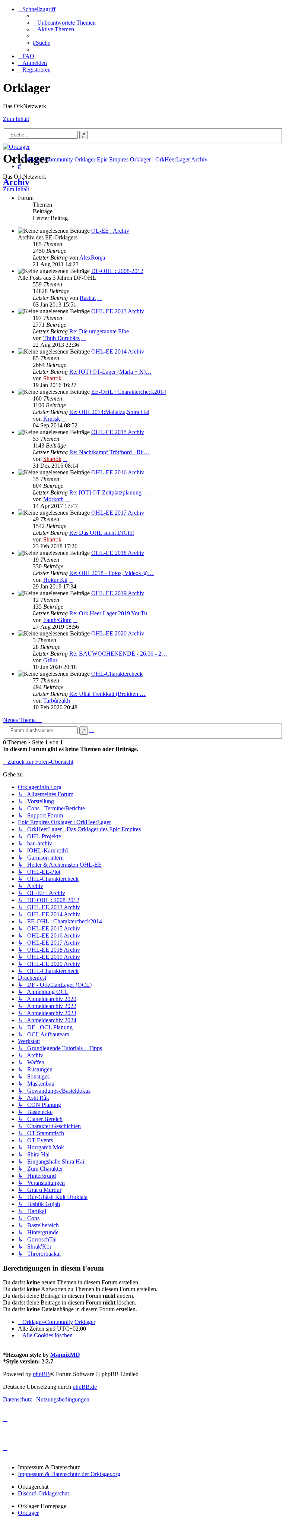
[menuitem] (64, 22)
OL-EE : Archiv (110, 230)
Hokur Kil (55, 580)
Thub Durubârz (61, 338)
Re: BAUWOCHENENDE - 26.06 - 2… (118, 653)
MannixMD (65, 1355)
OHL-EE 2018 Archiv (117, 553)
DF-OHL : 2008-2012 (117, 271)
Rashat (88, 298)
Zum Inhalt (16, 119)
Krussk (51, 418)
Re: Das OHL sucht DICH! (101, 533)
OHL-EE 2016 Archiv (117, 472)
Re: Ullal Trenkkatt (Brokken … (107, 694)
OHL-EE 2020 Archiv (117, 633)
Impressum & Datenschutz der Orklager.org (69, 1474)
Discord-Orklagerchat (43, 1493)
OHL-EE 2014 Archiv (117, 351)
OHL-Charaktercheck (117, 674)
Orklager (28, 1513)
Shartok (52, 378)
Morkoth (53, 499)
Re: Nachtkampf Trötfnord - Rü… (109, 452)
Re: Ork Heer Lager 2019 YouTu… (111, 613)
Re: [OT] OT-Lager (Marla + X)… (110, 371)
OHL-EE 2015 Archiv (117, 432)
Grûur (50, 660)
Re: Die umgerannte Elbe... (101, 331)
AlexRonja (92, 257)
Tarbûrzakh (56, 700)
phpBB (41, 1374)
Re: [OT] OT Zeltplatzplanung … (109, 492)
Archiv (16, 182)
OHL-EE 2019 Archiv (117, 593)
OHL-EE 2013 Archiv (117, 311)
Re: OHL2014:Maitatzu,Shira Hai (109, 412)
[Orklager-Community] (16, 147)
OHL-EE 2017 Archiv (117, 512)
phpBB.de (85, 1387)
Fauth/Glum (57, 620)
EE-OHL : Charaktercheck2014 (128, 392)
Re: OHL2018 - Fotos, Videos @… (111, 573)
